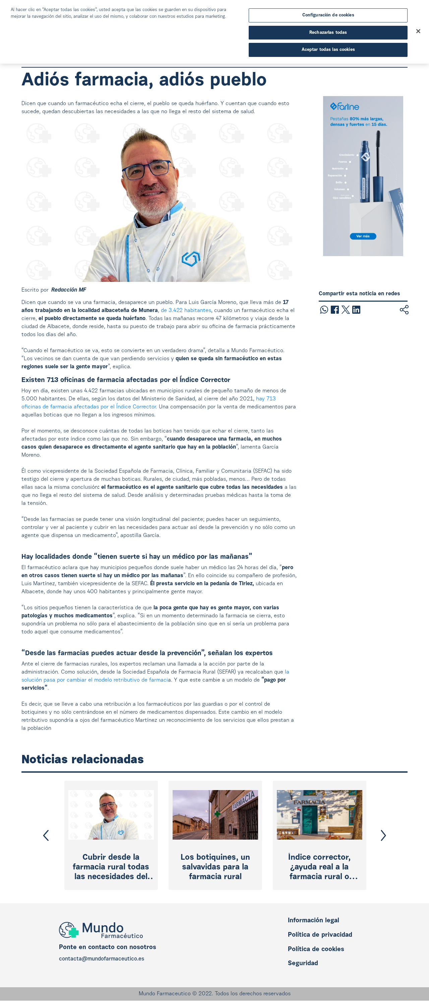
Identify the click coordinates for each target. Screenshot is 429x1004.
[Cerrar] (418, 31)
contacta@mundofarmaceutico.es (101, 959)
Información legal (313, 921)
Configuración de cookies (328, 15)
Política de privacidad (320, 935)
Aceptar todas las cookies (328, 50)
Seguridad (303, 963)
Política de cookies (316, 949)
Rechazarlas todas (328, 32)
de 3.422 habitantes (186, 310)
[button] (46, 835)
